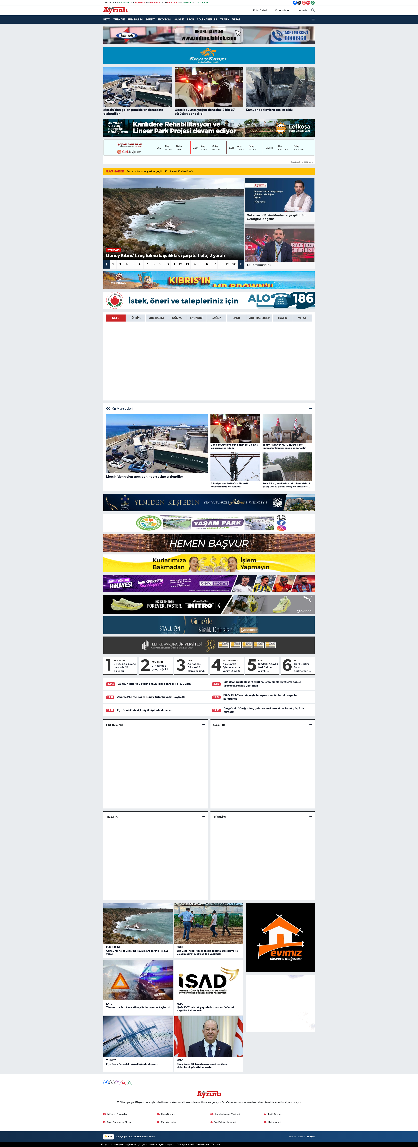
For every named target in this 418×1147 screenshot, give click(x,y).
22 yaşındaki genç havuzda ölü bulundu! (125, 667)
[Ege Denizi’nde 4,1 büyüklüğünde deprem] (138, 1036)
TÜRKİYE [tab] (135, 318)
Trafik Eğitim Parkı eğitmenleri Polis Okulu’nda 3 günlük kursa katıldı (303, 668)
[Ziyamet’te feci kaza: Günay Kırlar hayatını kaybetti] (138, 980)
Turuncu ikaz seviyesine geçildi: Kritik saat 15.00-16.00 (160, 171)
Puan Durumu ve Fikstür (119, 1122)
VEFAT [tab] (302, 318)
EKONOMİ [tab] (196, 318)
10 (167, 264)
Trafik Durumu (275, 1114)
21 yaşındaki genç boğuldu (160, 667)
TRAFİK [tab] (282, 318)
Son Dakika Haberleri (225, 1122)
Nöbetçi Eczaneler (117, 1114)
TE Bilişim (310, 1136)
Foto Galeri (260, 10)
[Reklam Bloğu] (209, 35)
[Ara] (313, 10)
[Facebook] (106, 1082)
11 (173, 264)
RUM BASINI (135, 19)
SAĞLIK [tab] (216, 318)
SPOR (190, 19)
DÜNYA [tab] (177, 318)
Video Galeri (282, 10)
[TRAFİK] (203, 817)
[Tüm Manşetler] (310, 408)
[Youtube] (123, 1082)
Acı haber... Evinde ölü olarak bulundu (196, 667)
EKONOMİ (164, 19)
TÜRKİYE (119, 19)
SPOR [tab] (236, 318)
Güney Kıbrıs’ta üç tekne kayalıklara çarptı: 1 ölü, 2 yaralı (155, 683)
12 (180, 264)
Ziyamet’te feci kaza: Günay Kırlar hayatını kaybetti (151, 697)
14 (194, 264)
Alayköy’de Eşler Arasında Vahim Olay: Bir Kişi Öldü (232, 668)
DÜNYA (150, 19)
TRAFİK (224, 19)
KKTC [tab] (115, 318)
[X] (112, 1082)
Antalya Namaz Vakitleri (227, 1114)
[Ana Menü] (313, 19)
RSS (110, 1136)
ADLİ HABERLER (207, 19)
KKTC (107, 19)
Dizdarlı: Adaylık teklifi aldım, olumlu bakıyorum (268, 668)
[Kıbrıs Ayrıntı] (115, 10)
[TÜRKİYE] (310, 817)
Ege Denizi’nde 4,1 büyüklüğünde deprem (144, 710)
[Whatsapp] (129, 1082)
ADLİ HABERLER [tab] (259, 318)
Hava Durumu (168, 1114)
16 (207, 264)
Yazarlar (303, 10)
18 (221, 264)
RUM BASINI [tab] (156, 318)
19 (227, 264)
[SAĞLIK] (310, 725)
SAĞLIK (179, 19)
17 (214, 264)
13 (187, 264)
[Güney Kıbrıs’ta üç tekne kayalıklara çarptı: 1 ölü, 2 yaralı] (138, 923)
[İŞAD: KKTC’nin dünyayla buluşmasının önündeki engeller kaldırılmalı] (208, 980)
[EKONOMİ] (203, 725)
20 (234, 264)
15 (200, 264)
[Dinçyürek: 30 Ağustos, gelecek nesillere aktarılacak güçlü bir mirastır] (208, 1036)
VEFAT (236, 19)
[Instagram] (118, 1082)
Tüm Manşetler (169, 1122)
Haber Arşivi (274, 1122)
